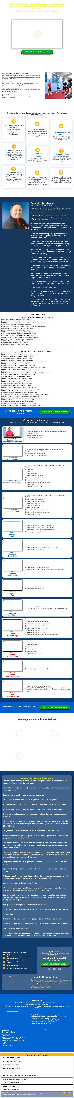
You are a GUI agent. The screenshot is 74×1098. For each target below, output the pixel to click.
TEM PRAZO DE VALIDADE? (11, 1072)
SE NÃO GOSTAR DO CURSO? (11, 1082)
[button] (37, 34)
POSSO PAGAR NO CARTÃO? (11, 1068)
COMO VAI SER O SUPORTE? (11, 1065)
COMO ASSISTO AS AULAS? (11, 1089)
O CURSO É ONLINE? (9, 1086)
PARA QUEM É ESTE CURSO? (11, 1058)
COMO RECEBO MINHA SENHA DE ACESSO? (15, 1079)
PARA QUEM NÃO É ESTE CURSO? (13, 1061)
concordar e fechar (66, 1095)
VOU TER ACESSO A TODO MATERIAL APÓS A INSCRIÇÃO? (19, 1075)
